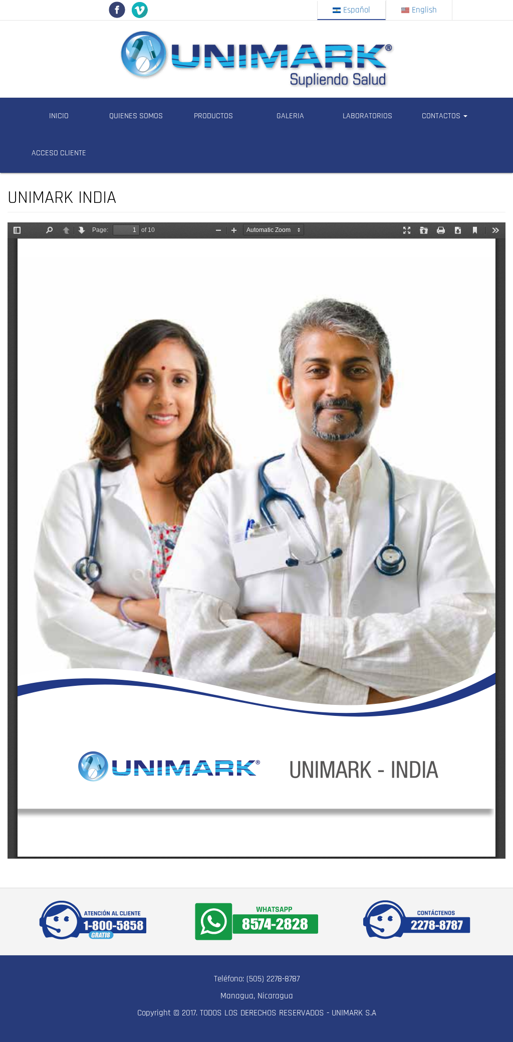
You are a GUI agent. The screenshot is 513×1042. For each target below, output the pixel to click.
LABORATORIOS (367, 116)
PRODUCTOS (213, 116)
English (423, 10)
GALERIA (290, 116)
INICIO (59, 116)
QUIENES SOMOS (136, 116)
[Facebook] (117, 9)
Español (355, 10)
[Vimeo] (139, 9)
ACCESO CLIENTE (59, 153)
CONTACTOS (442, 116)
